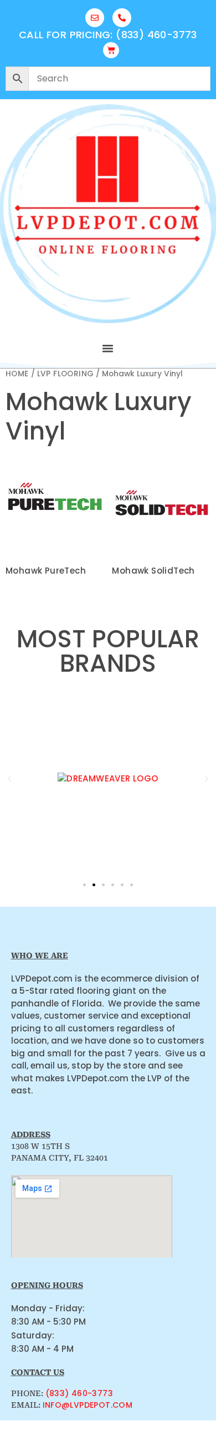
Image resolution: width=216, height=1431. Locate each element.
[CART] (111, 50)
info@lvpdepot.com (88, 1404)
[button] (108, 348)
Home (17, 374)
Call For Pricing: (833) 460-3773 (108, 35)
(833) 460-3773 (79, 1393)
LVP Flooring (65, 374)
